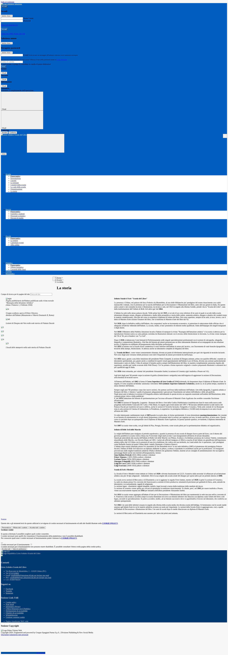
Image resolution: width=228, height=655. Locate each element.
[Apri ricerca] (225, 136)
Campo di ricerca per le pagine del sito (15, 294)
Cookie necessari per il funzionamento (15, 545)
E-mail (25, 55)
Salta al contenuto (7, 2)
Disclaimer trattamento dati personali (14, 635)
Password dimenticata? (9, 25)
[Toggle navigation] (45, 143)
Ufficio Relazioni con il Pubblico (18, 609)
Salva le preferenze (19, 549)
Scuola (59, 280)
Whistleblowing (12, 615)
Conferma (12, 133)
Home (59, 278)
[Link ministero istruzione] (11, 4)
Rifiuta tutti (20, 527)
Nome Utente (28, 18)
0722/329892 (14, 573)
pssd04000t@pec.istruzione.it (30, 578)
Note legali (10, 604)
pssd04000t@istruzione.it (30, 575)
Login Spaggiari (62, 60)
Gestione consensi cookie (15, 617)
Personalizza (6, 527)
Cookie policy (11, 602)
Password (27, 21)
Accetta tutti (37, 527)
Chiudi (4, 73)
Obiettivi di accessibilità (15, 613)
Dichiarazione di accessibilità (16, 611)
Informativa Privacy (13, 607)
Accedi (4, 6)
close (4, 154)
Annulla (4, 133)
